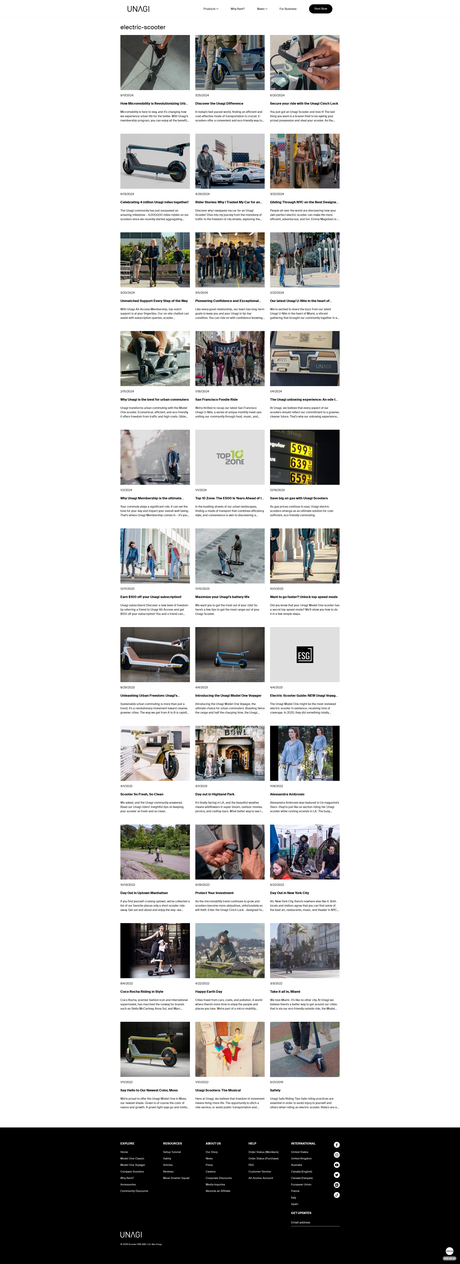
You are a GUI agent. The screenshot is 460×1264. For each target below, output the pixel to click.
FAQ (251, 1165)
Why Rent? (238, 9)
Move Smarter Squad (176, 1178)
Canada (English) (301, 1171)
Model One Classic (132, 1158)
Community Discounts (134, 1191)
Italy (293, 1197)
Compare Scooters (132, 1171)
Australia (296, 1165)
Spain (294, 1204)
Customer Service (260, 1171)
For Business (288, 9)
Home (124, 1152)
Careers (211, 1171)
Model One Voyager (132, 1165)
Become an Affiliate (218, 1191)
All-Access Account (261, 1178)
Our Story (212, 1152)
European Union (301, 1184)
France (295, 1191)
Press (209, 1165)
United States (299, 1152)
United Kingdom (301, 1158)
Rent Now (320, 9)
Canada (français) (302, 1178)
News (209, 1158)
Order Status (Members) (264, 1152)
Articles (168, 1165)
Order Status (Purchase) (264, 1158)
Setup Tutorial (172, 1152)
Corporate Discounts (219, 1178)
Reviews (168, 1171)
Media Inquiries (215, 1184)
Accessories (128, 1184)
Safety (167, 1158)
